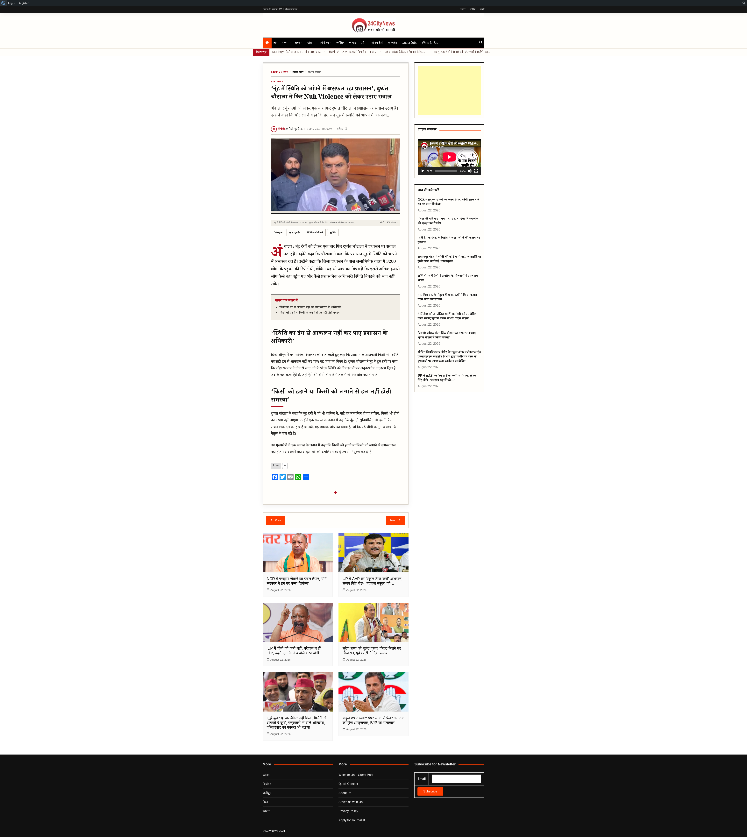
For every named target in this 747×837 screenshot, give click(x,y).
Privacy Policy (348, 811)
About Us (344, 793)
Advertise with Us (350, 802)
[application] (449, 157)
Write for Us (430, 42)
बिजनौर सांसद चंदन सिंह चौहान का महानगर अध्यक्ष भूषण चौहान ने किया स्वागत (447, 335)
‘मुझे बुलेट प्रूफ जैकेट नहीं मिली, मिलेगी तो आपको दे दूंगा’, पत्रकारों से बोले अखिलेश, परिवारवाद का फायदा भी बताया (297, 722)
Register (23, 3)
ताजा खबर (298, 72)
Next (393, 520)
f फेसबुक (278, 232)
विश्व (265, 802)
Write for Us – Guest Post (355, 775)
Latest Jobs (409, 42)
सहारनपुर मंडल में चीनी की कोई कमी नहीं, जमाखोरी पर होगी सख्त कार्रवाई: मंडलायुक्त (461, 52)
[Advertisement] (449, 90)
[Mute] (470, 171)
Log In (12, 3)
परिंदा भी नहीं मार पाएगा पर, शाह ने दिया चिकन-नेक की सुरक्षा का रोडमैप (352, 52)
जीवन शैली (377, 42)
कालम (266, 775)
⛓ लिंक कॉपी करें (315, 232)
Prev (278, 520)
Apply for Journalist (351, 820)
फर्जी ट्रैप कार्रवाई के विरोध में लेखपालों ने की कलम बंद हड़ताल (405, 52)
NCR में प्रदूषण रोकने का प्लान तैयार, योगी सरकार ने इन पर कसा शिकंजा (296, 52)
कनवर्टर (392, 42)
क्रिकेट (267, 783)
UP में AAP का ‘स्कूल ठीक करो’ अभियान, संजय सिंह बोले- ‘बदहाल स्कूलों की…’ (447, 378)
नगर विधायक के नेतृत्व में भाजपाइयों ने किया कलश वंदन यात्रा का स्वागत (447, 297)
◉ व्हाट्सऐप (295, 232)
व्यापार (352, 42)
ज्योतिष (340, 42)
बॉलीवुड (267, 793)
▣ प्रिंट (333, 232)
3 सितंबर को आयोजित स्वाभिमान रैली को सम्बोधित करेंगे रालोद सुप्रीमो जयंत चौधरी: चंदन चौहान (447, 316)
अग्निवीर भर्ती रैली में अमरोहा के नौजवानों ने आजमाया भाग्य (448, 278)
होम (275, 42)
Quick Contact (348, 783)
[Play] (423, 171)
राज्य (284, 42)
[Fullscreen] (476, 171)
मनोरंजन (324, 42)
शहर (297, 42)
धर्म (362, 42)
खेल (309, 42)
